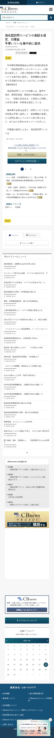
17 (14, 665)
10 (14, 660)
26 (8, 649)
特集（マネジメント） (20, 23)
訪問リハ (8, 207)
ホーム (8, 23)
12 (27, 660)
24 (14, 670)
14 (39, 660)
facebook (32, 235)
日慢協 (17, 207)
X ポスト (33, 53)
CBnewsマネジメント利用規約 (40, 699)
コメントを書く (28, 243)
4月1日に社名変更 (15, 496)
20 (33, 665)
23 (8, 670)
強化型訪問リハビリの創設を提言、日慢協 (20, 27)
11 (21, 660)
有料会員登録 (14, 2)
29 (27, 649)
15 (46, 660)
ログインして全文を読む (26, 161)
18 (21, 665)
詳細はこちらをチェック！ (27, 610)
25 (21, 670)
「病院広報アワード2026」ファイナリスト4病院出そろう (26, 477)
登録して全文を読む (26, 155)
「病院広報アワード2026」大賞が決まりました (27, 468)
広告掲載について (10, 705)
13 (33, 660)
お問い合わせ (8, 724)
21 (39, 665)
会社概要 (6, 693)
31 (39, 649)
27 (14, 649)
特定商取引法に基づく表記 (13, 715)
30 (33, 649)
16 (8, 665)
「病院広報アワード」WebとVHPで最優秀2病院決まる (26, 487)
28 (21, 649)
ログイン (41, 2)
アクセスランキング (28, 620)
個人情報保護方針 (37, 693)
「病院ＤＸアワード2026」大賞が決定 (23, 503)
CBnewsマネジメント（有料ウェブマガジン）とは (23, 710)
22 (46, 665)
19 (27, 665)
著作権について (9, 698)
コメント (15, 235)
